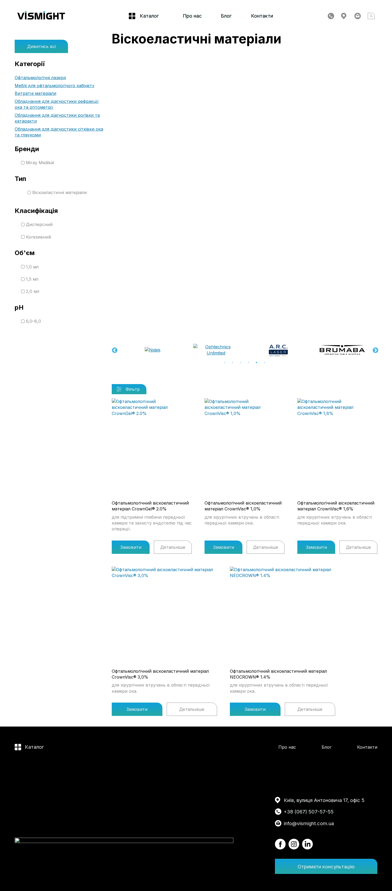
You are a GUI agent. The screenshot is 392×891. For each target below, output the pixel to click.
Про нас (192, 16)
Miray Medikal (40, 162)
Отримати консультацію (326, 866)
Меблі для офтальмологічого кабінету (54, 85)
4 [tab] (248, 362)
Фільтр (133, 389)
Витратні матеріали (35, 93)
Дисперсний (39, 224)
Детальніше (172, 547)
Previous (114, 350)
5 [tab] (256, 362)
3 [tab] (240, 362)
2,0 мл (32, 291)
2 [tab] (232, 362)
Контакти (262, 16)
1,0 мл (32, 266)
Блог (226, 16)
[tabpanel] (150, 349)
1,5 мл (32, 279)
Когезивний (38, 237)
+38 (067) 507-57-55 (309, 812)
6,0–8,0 (33, 321)
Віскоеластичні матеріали (59, 192)
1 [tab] (224, 362)
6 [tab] (264, 362)
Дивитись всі (41, 46)
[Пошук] (371, 16)
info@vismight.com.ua (309, 823)
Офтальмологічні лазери (40, 77)
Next (375, 350)
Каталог (34, 747)
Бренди (27, 149)
